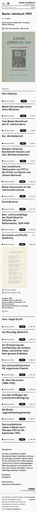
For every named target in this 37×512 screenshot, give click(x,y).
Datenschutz (7, 482)
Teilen (6, 311)
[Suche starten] (32, 7)
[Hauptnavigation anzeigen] (3, 4)
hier (10, 458)
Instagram (6, 477)
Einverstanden (30, 497)
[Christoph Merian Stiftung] (27, 489)
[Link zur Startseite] (27, 3)
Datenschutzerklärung (14, 509)
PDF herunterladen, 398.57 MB (16, 28)
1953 (10, 298)
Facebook (6, 474)
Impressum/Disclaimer (11, 484)
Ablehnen (32, 499)
